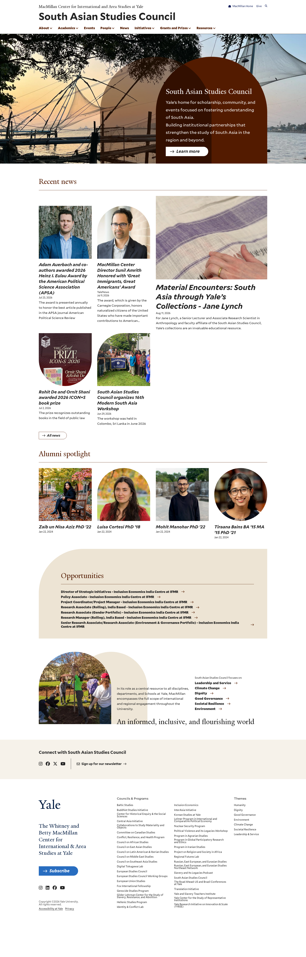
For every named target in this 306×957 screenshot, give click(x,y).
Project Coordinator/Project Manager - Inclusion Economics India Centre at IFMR (124, 602)
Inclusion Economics (186, 805)
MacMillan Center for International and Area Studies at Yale (91, 6)
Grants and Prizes (174, 28)
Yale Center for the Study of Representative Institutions (200, 899)
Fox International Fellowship (134, 886)
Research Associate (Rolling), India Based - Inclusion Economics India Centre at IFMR (127, 607)
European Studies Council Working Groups (142, 876)
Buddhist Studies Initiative (132, 810)
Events (89, 28)
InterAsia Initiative (185, 810)
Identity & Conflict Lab (130, 907)
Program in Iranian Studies (189, 847)
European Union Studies (131, 881)
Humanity (240, 805)
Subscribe (59, 870)
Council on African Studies (132, 842)
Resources (204, 28)
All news (53, 435)
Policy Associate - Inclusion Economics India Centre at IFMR (107, 597)
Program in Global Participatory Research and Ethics (199, 841)
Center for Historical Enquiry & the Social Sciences (141, 815)
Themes (240, 798)
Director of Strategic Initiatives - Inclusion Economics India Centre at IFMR (119, 592)
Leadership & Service (246, 834)
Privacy (69, 908)
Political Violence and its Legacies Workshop (201, 831)
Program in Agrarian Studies (191, 836)
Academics (66, 28)
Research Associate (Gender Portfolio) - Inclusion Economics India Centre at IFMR (124, 612)
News (124, 28)
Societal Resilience (209, 704)
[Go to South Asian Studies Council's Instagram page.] (40, 764)
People (105, 28)
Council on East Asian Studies (134, 847)
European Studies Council (132, 871)
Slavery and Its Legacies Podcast (193, 873)
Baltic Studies (125, 805)
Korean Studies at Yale (187, 815)
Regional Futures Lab (186, 857)
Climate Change (207, 688)
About (44, 28)
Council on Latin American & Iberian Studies (143, 852)
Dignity (201, 693)
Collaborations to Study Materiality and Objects (140, 826)
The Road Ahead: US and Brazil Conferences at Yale (200, 883)
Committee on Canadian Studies (136, 832)
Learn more (188, 151)
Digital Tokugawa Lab (130, 866)
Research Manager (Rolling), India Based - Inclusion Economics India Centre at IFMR (126, 618)
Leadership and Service (213, 683)
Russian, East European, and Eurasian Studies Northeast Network (200, 867)
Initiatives (143, 28)
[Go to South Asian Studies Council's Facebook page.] (48, 764)
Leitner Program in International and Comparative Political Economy (195, 820)
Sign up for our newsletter (101, 764)
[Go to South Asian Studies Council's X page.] (55, 764)
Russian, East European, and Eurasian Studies (200, 862)
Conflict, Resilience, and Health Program (141, 837)
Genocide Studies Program (133, 891)
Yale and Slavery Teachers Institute (195, 894)
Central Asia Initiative (130, 821)
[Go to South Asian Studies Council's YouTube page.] (63, 764)
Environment (205, 709)
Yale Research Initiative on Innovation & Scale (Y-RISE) (201, 905)
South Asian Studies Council (190, 878)
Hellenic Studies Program (132, 902)
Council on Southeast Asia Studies (137, 862)
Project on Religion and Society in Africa (198, 852)
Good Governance (209, 699)
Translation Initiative (186, 889)
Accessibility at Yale (51, 908)
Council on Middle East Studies (135, 857)
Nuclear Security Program (189, 826)
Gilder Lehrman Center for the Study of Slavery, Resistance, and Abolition (140, 896)
